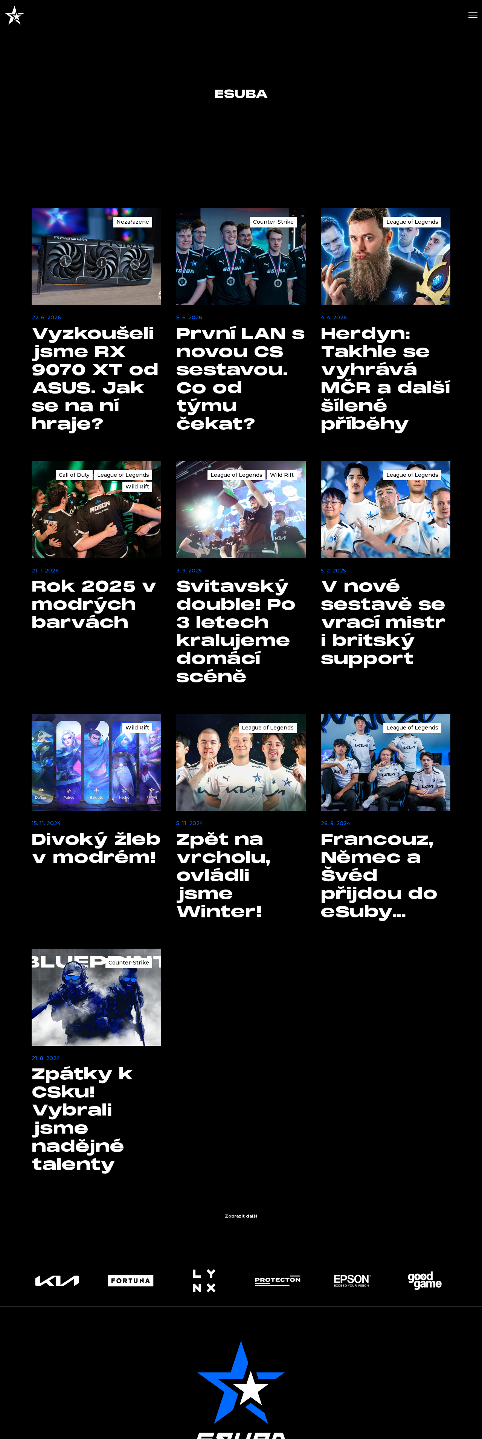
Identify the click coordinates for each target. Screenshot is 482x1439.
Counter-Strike (273, 221)
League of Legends (412, 221)
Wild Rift (137, 486)
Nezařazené (132, 221)
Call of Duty (74, 475)
